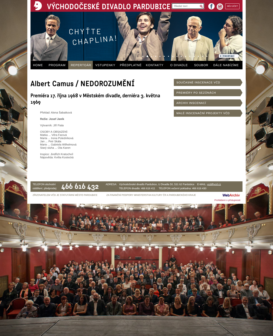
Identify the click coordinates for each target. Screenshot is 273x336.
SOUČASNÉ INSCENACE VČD (198, 82)
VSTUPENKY (105, 65)
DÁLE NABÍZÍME (226, 65)
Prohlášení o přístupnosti (227, 200)
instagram (220, 6)
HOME (38, 65)
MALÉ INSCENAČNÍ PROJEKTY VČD (203, 113)
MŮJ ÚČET (232, 6)
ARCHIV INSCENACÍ (191, 103)
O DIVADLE (179, 65)
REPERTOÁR (81, 65)
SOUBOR (201, 65)
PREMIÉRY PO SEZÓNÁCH (196, 92)
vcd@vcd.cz (214, 184)
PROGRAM (57, 65)
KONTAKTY (154, 65)
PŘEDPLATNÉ (131, 65)
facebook (211, 5)
